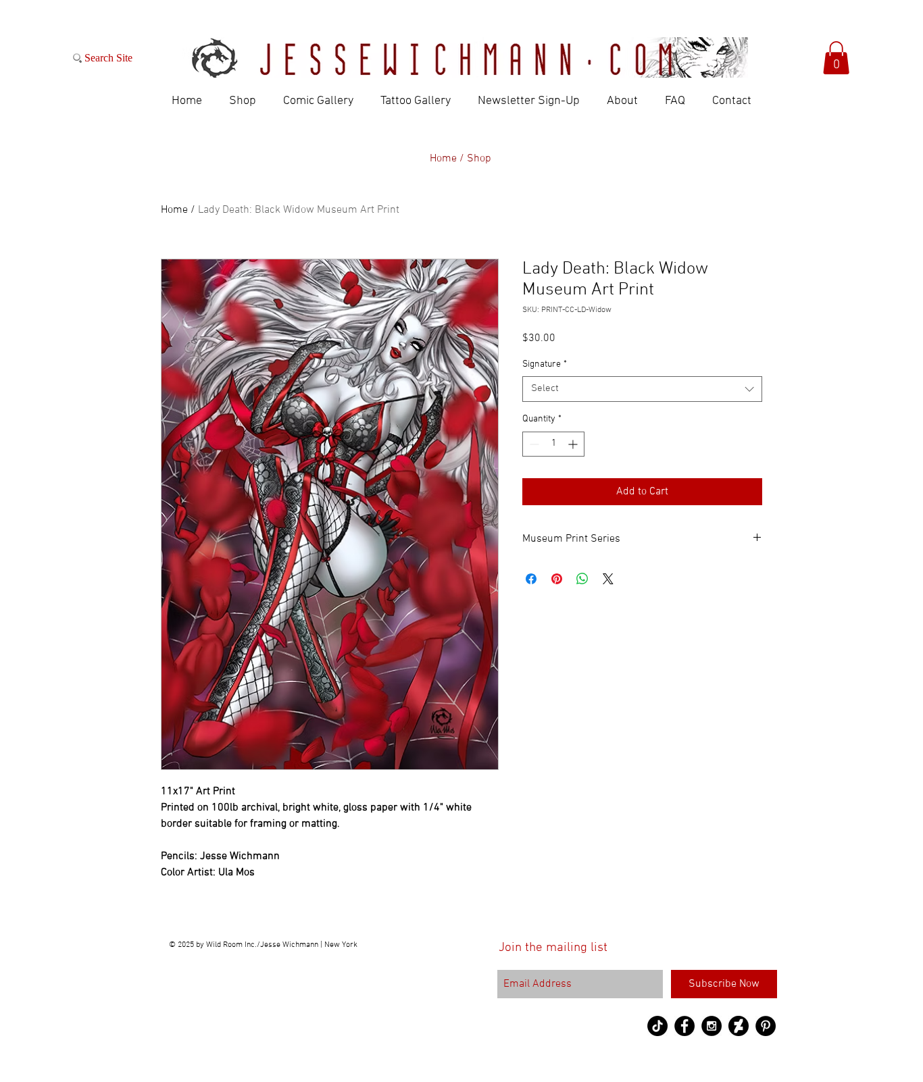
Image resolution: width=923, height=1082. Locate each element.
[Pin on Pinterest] (557, 579)
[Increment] (574, 444)
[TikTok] (657, 1026)
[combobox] (642, 389)
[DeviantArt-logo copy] (738, 1026)
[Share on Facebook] (531, 579)
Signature (544, 364)
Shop (479, 158)
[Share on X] (608, 579)
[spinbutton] (553, 444)
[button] (836, 57)
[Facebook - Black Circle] (684, 1026)
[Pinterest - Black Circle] (765, 1026)
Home (174, 210)
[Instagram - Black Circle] (711, 1026)
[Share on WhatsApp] (582, 579)
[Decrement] (532, 444)
